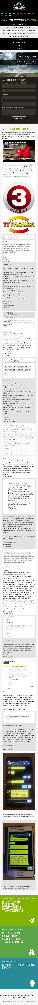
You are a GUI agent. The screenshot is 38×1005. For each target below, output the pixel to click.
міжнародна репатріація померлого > (14, 51)
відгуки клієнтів (19, 42)
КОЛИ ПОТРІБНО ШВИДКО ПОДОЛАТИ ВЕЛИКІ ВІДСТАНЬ (18, 898)
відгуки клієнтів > (30, 51)
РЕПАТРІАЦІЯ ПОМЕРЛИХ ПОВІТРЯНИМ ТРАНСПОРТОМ (19, 30)
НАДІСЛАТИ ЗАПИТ (19, 118)
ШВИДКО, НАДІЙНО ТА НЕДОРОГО (12, 930)
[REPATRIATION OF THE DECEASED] (19, 6)
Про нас (19, 39)
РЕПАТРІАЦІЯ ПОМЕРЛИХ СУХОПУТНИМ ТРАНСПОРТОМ (19, 33)
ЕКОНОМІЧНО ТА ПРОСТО (9, 961)
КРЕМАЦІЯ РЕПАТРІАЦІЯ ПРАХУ (18, 966)
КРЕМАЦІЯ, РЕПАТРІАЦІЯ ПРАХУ (19, 36)
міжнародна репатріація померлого (19, 27)
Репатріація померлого (19, 24)
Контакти (19, 48)
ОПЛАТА (19, 45)
